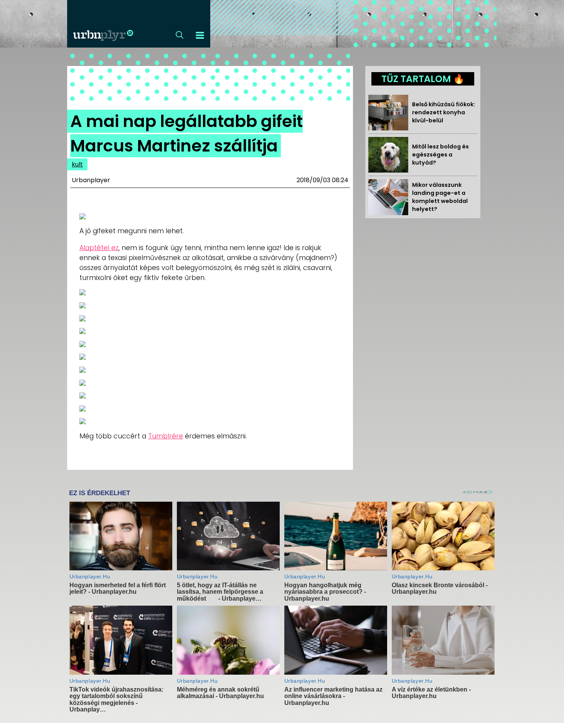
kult (77, 164)
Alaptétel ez (99, 247)
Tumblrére (165, 436)
